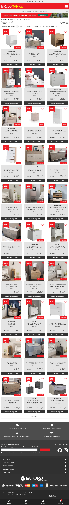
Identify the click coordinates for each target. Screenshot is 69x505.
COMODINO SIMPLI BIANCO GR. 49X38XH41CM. (34, 92)
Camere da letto (17, 19)
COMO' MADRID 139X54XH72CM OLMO (57, 169)
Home (2, 19)
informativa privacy (14, 452)
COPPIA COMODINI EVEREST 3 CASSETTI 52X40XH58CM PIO (34, 401)
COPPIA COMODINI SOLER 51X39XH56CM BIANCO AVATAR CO (57, 247)
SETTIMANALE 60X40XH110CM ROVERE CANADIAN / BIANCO (11, 169)
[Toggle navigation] (66, 6)
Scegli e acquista (11, 64)
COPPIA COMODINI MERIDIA (57, 400)
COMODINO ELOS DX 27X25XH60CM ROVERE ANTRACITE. (11, 285)
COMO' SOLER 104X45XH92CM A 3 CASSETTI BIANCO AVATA (34, 324)
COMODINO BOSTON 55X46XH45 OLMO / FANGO (34, 362)
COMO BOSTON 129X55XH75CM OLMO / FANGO (11, 247)
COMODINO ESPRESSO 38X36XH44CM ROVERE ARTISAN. (57, 54)
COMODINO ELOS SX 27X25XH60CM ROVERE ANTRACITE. (11, 363)
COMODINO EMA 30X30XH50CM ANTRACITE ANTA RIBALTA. (57, 362)
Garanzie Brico (8, 469)
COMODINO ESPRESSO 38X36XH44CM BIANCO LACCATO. (11, 54)
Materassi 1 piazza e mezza (9, 26)
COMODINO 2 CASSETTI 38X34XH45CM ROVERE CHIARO (34, 131)
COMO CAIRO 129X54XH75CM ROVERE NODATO (11, 401)
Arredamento (8, 19)
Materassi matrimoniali (24, 26)
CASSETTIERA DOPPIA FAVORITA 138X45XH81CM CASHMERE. (34, 169)
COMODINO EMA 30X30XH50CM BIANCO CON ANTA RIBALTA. (57, 285)
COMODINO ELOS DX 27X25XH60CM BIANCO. (11, 208)
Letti (61, 26)
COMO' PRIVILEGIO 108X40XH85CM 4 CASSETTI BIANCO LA (57, 92)
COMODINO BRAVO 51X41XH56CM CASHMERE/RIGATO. (57, 208)
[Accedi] (43, 501)
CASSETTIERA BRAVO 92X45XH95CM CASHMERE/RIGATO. (11, 324)
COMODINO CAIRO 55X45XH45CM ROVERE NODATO (34, 285)
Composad (11, 51)
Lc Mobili (57, 244)
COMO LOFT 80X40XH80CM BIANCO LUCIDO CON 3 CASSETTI (57, 324)
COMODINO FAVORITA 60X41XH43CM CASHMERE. (11, 131)
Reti (57, 26)
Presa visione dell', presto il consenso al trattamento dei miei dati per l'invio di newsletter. (25, 452)
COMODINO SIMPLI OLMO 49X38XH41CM (34, 54)
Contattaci (7, 472)
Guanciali (35, 26)
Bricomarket (7, 459)
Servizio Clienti (8, 463)
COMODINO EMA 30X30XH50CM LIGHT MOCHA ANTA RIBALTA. (34, 208)
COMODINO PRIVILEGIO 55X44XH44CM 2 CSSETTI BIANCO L (34, 247)
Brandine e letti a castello (47, 26)
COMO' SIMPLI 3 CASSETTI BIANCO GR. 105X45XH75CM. (11, 92)
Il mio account (8, 466)
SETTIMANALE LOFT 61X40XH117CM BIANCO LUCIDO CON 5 (57, 131)
